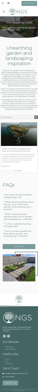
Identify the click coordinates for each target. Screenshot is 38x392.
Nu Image (22, 390)
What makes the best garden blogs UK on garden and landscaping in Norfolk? (18, 216)
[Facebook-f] (4, 336)
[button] (4, 12)
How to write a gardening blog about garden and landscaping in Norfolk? (17, 233)
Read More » (6, 166)
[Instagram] (8, 336)
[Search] (36, 117)
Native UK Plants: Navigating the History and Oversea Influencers (16, 150)
